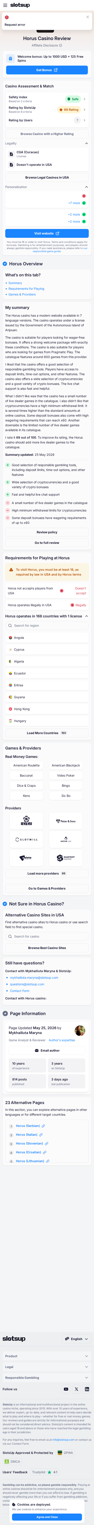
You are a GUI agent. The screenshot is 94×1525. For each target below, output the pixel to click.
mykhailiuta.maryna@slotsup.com (34, 977)
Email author (50, 1050)
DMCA (15, 1461)
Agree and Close (47, 1517)
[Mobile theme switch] (86, 5)
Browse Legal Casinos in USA (47, 177)
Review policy (47, 532)
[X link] (76, 1389)
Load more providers (46, 873)
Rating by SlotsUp (22, 107)
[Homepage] (20, 5)
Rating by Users (21, 120)
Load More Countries (46, 733)
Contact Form (19, 991)
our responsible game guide (60, 250)
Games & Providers (22, 294)
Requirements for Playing (26, 288)
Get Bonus (44, 70)
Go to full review (47, 543)
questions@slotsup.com (27, 984)
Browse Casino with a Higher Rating (47, 134)
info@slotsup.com (63, 1439)
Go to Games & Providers (47, 888)
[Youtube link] (66, 1389)
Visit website (44, 233)
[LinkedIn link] (87, 1389)
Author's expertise (62, 1040)
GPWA (68, 1453)
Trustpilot (44, 1472)
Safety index (18, 97)
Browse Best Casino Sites (47, 948)
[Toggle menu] (5, 5)
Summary (15, 283)
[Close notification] (87, 17)
